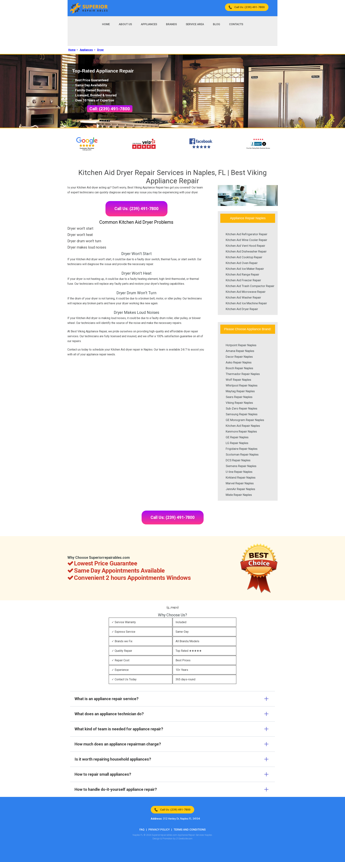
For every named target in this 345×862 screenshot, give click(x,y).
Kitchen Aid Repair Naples (243, 425)
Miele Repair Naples (239, 495)
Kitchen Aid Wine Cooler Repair (246, 240)
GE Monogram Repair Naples (245, 420)
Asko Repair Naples (239, 362)
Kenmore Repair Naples (241, 431)
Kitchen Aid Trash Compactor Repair (250, 286)
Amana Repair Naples (240, 351)
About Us (125, 24)
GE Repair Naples (237, 437)
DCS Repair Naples (238, 460)
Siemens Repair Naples (241, 466)
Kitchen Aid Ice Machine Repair (246, 303)
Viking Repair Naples (239, 402)
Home (106, 24)
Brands (171, 24)
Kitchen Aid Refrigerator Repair (246, 234)
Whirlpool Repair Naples (241, 385)
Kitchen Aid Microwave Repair (246, 292)
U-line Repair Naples (239, 472)
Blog (216, 24)
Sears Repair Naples (239, 397)
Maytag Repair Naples (240, 391)
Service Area (195, 24)
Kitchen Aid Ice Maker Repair (245, 268)
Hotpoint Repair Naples (241, 345)
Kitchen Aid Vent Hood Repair (245, 245)
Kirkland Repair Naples (241, 477)
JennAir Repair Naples (240, 489)
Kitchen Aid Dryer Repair (242, 309)
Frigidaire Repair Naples (241, 449)
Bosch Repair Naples (239, 368)
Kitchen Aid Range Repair (242, 274)
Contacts (236, 24)
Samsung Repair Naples (241, 414)
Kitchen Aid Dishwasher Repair (246, 251)
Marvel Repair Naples (240, 483)
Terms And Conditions (190, 829)
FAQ (141, 829)
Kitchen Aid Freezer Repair (243, 280)
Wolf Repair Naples (238, 379)
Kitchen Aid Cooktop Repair (244, 257)
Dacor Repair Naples (239, 356)
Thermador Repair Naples (243, 374)
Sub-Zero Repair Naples (241, 408)
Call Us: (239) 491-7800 (249, 7)
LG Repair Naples (237, 443)
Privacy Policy (159, 829)
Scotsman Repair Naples (242, 454)
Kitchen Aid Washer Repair (243, 297)
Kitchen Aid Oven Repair (242, 263)
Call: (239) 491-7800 (109, 108)
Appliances (149, 24)
